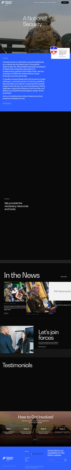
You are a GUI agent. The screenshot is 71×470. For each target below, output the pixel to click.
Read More (6, 313)
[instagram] (28, 453)
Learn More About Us (7, 103)
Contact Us (27, 458)
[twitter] (25, 453)
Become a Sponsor (62, 56)
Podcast (26, 460)
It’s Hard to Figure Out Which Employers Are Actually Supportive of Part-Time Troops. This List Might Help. (18, 307)
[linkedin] (31, 453)
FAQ (26, 459)
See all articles (64, 276)
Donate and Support (41, 42)
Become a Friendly (28, 42)
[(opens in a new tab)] (18, 292)
